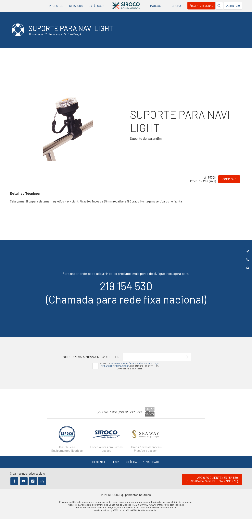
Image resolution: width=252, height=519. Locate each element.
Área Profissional (201, 5)
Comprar (229, 179)
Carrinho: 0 (232, 5)
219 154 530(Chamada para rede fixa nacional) (126, 292)
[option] (68, 123)
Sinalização (75, 34)
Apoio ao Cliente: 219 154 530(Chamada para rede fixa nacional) (212, 479)
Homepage (36, 34)
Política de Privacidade (142, 462)
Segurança (55, 34)
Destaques (100, 462)
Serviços (76, 5)
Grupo (176, 5)
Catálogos (96, 5)
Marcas (155, 5)
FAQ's (116, 462)
